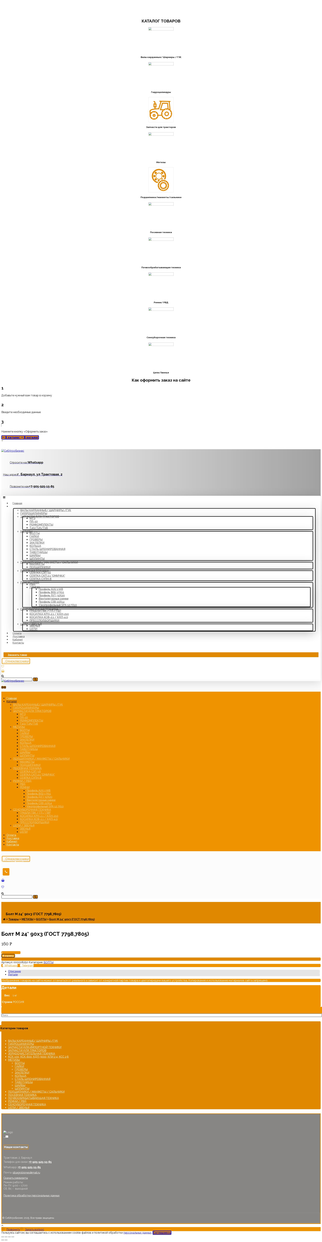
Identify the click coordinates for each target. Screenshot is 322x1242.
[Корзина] (2, 671)
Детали (13, 974)
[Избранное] (2, 666)
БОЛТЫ (48, 962)
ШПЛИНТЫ (22, 1088)
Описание (14, 971)
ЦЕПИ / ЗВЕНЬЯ (18, 1107)
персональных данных (137, 1232)
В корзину (8, 956)
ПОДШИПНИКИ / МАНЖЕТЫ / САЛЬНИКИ (36, 1091)
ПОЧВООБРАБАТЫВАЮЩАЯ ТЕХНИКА (33, 1098)
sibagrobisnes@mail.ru (26, 1172)
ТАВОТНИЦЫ (24, 1082)
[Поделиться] (6, 1236)
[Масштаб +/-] (12, 1236)
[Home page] (4, 919)
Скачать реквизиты (16, 1178)
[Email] (7, 1136)
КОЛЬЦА (20, 1075)
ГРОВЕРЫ (21, 1069)
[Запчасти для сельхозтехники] (12, 450)
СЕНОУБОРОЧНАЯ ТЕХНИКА (27, 1104)
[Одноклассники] (5, 1136)
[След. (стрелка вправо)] (6, 1239)
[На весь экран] (9, 1236)
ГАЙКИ (19, 1066)
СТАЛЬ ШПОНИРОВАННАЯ (32, 1079)
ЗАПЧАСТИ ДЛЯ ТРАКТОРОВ (27, 1050)
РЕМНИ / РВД (17, 1101)
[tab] (164, 971)
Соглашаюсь (162, 1232)
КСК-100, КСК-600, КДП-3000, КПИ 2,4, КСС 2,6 (38, 1056)
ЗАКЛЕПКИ (22, 1072)
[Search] (35, 679)
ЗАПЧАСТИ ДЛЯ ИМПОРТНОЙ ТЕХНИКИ (34, 1047)
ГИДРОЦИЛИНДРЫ (21, 1044)
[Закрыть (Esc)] (2, 1236)
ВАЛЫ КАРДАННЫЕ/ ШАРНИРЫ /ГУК (33, 1040)
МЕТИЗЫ (14, 1060)
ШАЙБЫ (20, 1085)
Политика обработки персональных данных (32, 1195)
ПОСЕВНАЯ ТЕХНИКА (22, 1095)
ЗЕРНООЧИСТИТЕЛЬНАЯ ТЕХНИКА (31, 1053)
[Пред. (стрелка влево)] (2, 1239)
